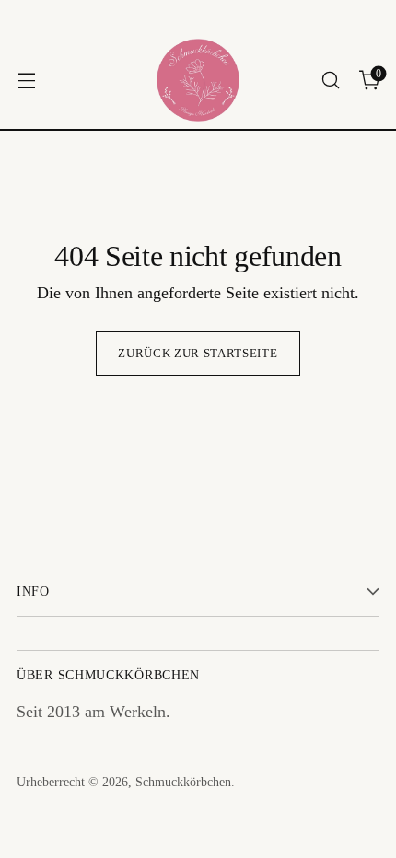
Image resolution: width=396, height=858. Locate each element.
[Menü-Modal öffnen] (26, 80)
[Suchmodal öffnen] (330, 80)
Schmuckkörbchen (183, 781)
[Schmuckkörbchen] (198, 80)
